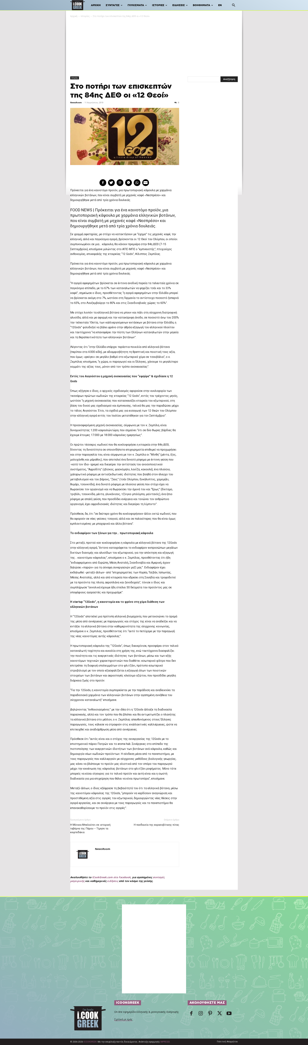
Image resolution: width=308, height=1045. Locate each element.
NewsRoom (76, 102)
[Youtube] (229, 1014)
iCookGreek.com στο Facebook (111, 877)
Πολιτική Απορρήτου (227, 1041)
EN (220, 5)
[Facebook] (191, 1014)
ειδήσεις (112, 881)
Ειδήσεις (178, 5)
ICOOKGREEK (90, 1042)
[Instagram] (200, 1014)
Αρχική (96, 5)
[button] (233, 5)
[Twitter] (219, 1014)
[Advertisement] (154, 45)
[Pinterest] (210, 1014)
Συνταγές (113, 5)
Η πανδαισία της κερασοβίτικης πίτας (156, 824)
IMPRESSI (165, 1042)
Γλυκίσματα (136, 5)
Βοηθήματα (201, 5)
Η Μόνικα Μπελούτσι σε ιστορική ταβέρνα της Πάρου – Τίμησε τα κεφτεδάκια (90, 828)
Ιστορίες (158, 5)
